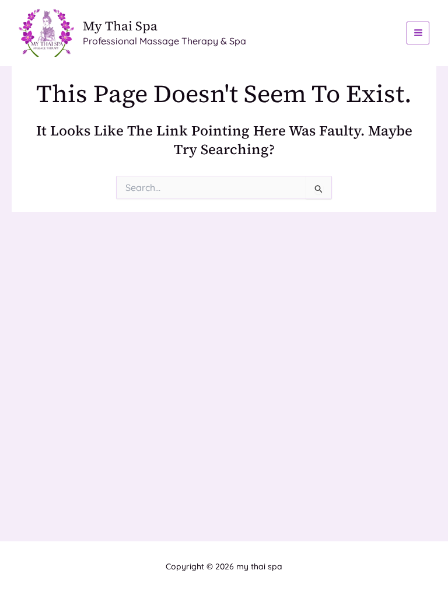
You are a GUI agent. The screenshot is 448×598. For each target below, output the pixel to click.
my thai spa (120, 25)
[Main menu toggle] (418, 33)
